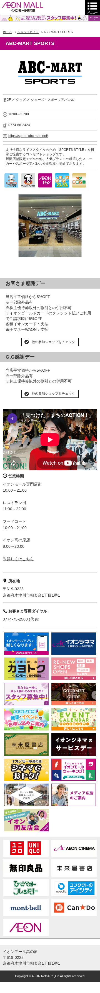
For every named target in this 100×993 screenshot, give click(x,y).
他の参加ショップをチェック (53, 342)
